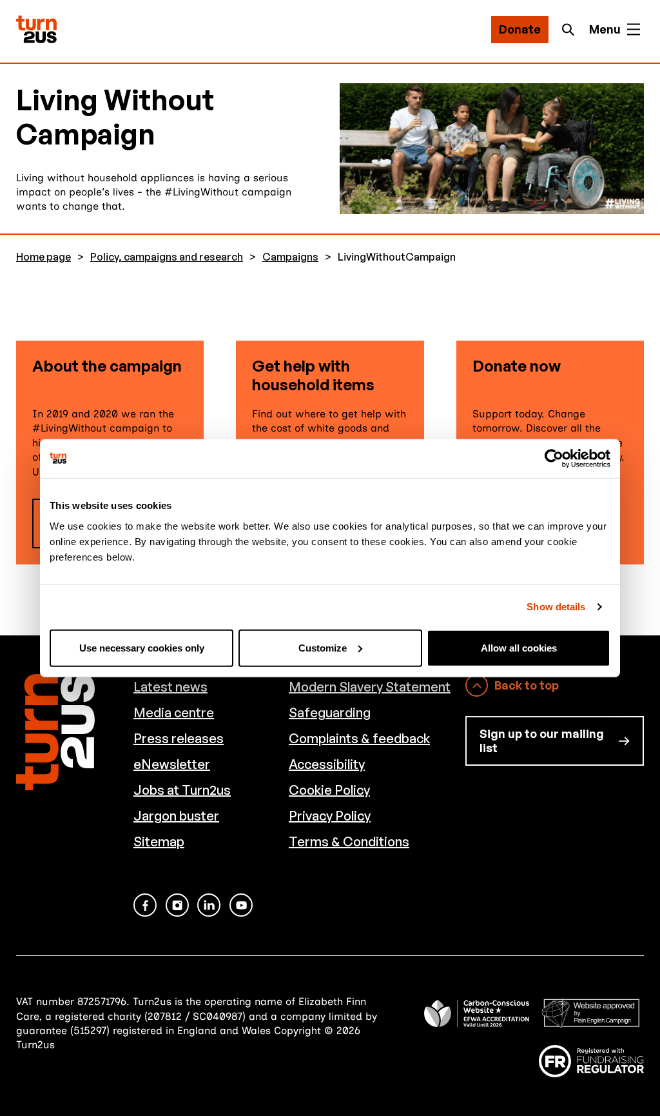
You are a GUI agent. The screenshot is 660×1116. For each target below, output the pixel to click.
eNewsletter (171, 764)
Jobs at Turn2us (182, 790)
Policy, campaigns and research (166, 257)
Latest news (170, 687)
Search (571, 29)
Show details (556, 606)
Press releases (178, 738)
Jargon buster (176, 816)
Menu (605, 29)
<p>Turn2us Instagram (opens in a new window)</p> (177, 905)
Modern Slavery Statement (370, 687)
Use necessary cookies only (141, 647)
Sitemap (158, 841)
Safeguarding (330, 712)
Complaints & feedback (359, 738)
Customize (322, 647)
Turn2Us (36, 29)
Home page (43, 257)
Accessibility (327, 764)
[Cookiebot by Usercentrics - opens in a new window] (554, 458)
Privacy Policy (330, 816)
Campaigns (290, 257)
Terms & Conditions (349, 841)
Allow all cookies (519, 647)
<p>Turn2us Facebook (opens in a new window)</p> (145, 905)
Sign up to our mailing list (542, 740)
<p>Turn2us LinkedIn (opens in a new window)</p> (208, 905)
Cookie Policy (329, 790)
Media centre (173, 712)
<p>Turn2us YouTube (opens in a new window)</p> (241, 905)
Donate (520, 29)
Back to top (526, 685)
